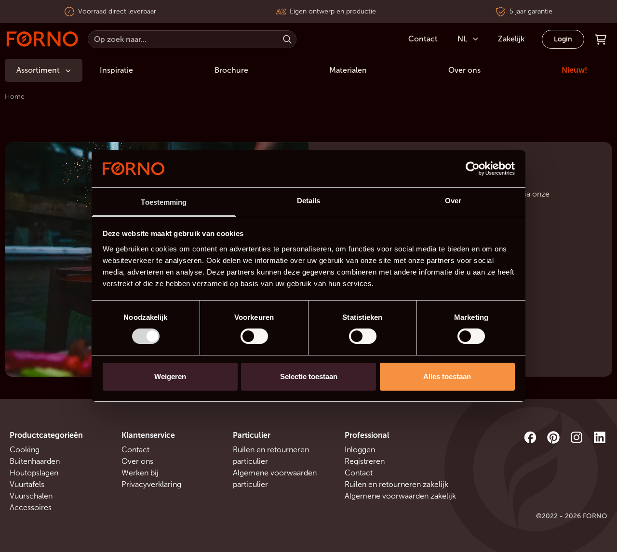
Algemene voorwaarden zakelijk (400, 495)
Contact (135, 449)
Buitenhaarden (35, 461)
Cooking (25, 449)
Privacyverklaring (151, 484)
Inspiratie (116, 70)
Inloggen (360, 449)
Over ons (464, 70)
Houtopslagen (34, 472)
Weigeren (170, 376)
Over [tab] (453, 201)
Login (563, 39)
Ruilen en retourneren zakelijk (396, 484)
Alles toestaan (447, 376)
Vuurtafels (27, 484)
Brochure (231, 70)
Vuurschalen (31, 495)
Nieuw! (574, 70)
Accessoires (31, 507)
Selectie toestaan (308, 376)
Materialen (348, 70)
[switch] (254, 336)
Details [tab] (309, 201)
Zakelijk (511, 38)
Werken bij (140, 472)
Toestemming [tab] (164, 202)
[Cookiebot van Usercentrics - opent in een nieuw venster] (472, 168)
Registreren (365, 461)
